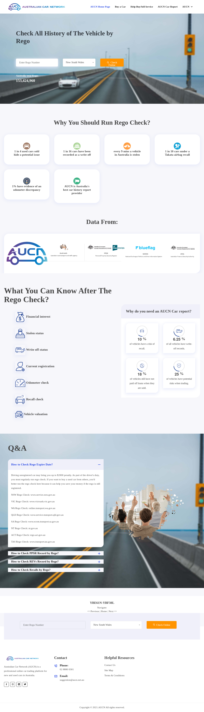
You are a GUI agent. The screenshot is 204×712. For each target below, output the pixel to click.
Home (104, 611)
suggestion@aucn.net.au (72, 680)
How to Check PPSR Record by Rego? (35, 553)
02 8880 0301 (67, 669)
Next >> (113, 611)
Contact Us (109, 665)
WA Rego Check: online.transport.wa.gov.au (33, 508)
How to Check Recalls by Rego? (31, 569)
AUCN (186, 6)
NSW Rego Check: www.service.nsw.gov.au (33, 495)
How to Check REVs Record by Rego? (35, 561)
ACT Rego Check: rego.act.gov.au (28, 535)
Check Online (113, 63)
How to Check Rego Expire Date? (32, 464)
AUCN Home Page (100, 6)
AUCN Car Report (168, 6)
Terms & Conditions (114, 675)
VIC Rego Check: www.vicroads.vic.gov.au (33, 501)
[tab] (102, 603)
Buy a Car (120, 6)
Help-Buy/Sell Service (142, 6)
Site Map (108, 670)
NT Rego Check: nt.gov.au (24, 528)
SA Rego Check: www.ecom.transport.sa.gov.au (35, 521)
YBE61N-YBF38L (102, 602)
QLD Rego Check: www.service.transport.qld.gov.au (37, 515)
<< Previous (93, 611)
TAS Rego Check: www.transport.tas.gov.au (33, 541)
